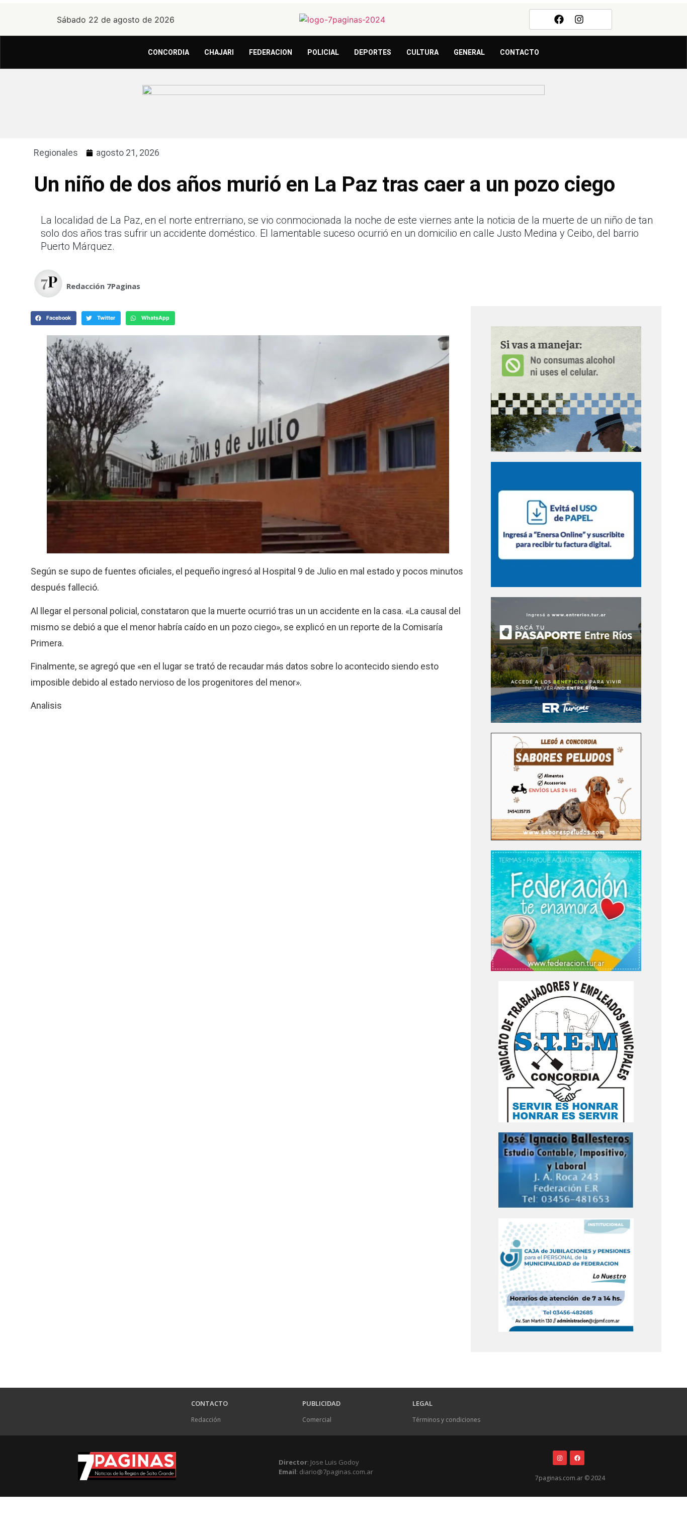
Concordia (168, 52)
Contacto (519, 52)
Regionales (56, 152)
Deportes (372, 52)
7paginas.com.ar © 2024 (570, 1478)
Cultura (422, 52)
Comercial (316, 1419)
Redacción (206, 1419)
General (469, 52)
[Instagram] (579, 19)
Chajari (219, 52)
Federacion (270, 52)
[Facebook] (558, 19)
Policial (323, 52)
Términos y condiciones (446, 1419)
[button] (53, 318)
